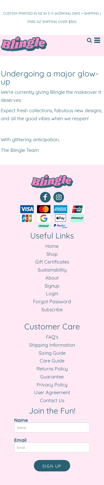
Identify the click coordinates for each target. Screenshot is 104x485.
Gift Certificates (52, 262)
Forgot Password (52, 301)
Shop (52, 254)
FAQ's (52, 337)
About (52, 278)
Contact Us (52, 400)
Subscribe (52, 309)
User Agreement (52, 392)
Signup (52, 286)
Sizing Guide (52, 353)
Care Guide (52, 361)
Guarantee (52, 377)
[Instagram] (58, 197)
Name (21, 420)
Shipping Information (52, 345)
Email (20, 440)
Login (52, 293)
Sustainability (52, 270)
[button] (89, 40)
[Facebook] (45, 197)
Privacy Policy (52, 385)
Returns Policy (52, 369)
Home (52, 246)
